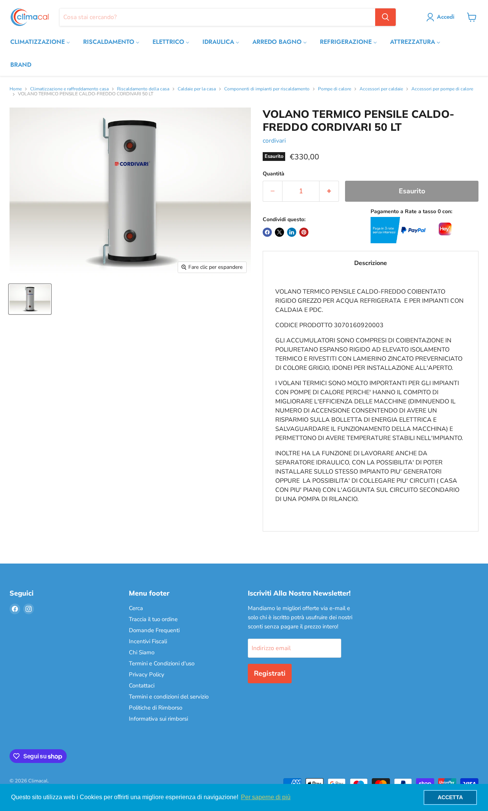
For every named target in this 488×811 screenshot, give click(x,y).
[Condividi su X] (279, 232)
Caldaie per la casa (197, 89)
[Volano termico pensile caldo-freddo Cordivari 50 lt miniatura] (30, 299)
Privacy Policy (146, 674)
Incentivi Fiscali (148, 641)
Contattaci (141, 685)
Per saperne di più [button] (266, 797)
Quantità (273, 174)
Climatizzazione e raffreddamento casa (69, 89)
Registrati (270, 673)
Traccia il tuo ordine (153, 619)
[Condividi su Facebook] (267, 232)
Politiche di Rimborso (155, 707)
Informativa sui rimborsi (158, 719)
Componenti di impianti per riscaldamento (267, 89)
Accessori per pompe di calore (442, 89)
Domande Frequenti (154, 630)
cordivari (274, 141)
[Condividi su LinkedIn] (291, 232)
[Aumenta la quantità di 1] (329, 191)
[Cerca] (385, 17)
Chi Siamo (141, 652)
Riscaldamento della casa (143, 89)
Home (16, 89)
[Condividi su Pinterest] (303, 232)
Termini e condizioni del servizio (169, 696)
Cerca (136, 608)
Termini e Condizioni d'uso (161, 663)
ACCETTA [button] (450, 797)
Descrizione (370, 263)
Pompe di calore (334, 89)
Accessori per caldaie (381, 89)
